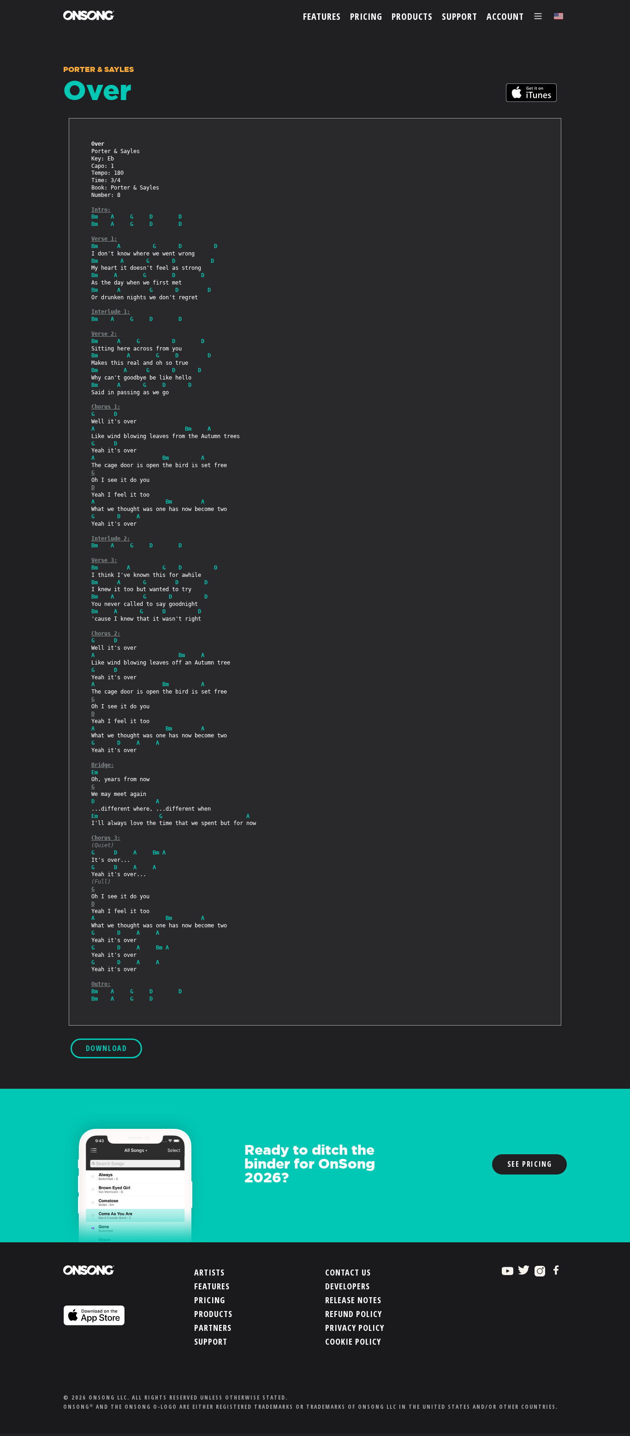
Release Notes (353, 1299)
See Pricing (529, 1164)
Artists (209, 1272)
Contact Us (348, 1272)
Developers (347, 1286)
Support (210, 1341)
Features (212, 1286)
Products (213, 1313)
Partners (213, 1327)
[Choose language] (558, 16)
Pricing (209, 1299)
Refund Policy (353, 1313)
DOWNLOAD (106, 1048)
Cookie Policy (353, 1341)
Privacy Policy (354, 1327)
